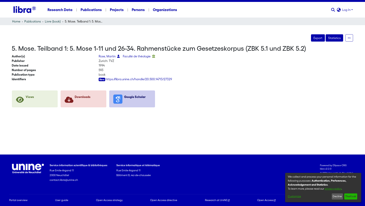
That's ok (350, 196)
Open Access (265, 200)
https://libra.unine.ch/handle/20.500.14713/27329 (139, 79)
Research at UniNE (216, 200)
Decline (337, 196)
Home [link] (16, 21)
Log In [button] (346, 9)
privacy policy (333, 188)
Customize (294, 196)
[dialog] (323, 187)
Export (317, 38)
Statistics (334, 38)
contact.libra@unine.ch (64, 179)
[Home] (25, 9)
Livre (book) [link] (53, 21)
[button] (333, 9)
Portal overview (18, 200)
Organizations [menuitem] (165, 10)
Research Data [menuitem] (60, 10)
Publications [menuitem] (91, 10)
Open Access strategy (109, 200)
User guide (61, 200)
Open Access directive (163, 200)
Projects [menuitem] (117, 10)
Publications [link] (32, 21)
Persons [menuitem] (138, 10)
